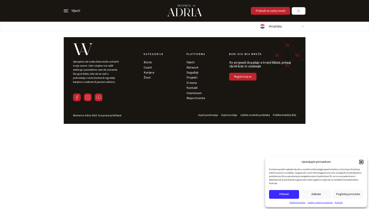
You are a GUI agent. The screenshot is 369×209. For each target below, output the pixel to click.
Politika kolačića (297, 202)
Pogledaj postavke (348, 194)
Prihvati (284, 194)
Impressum (194, 93)
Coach (148, 67)
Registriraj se (243, 77)
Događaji (192, 72)
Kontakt (339, 202)
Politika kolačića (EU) (284, 115)
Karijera (149, 72)
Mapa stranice (196, 98)
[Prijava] (298, 11)
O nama (192, 83)
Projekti (192, 77)
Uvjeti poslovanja (208, 115)
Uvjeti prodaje (229, 115)
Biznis (148, 62)
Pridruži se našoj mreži (270, 11)
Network (192, 67)
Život (147, 77)
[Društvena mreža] (77, 97)
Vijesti (191, 62)
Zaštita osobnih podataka (320, 202)
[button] (361, 162)
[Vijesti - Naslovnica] (184, 11)
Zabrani (316, 194)
